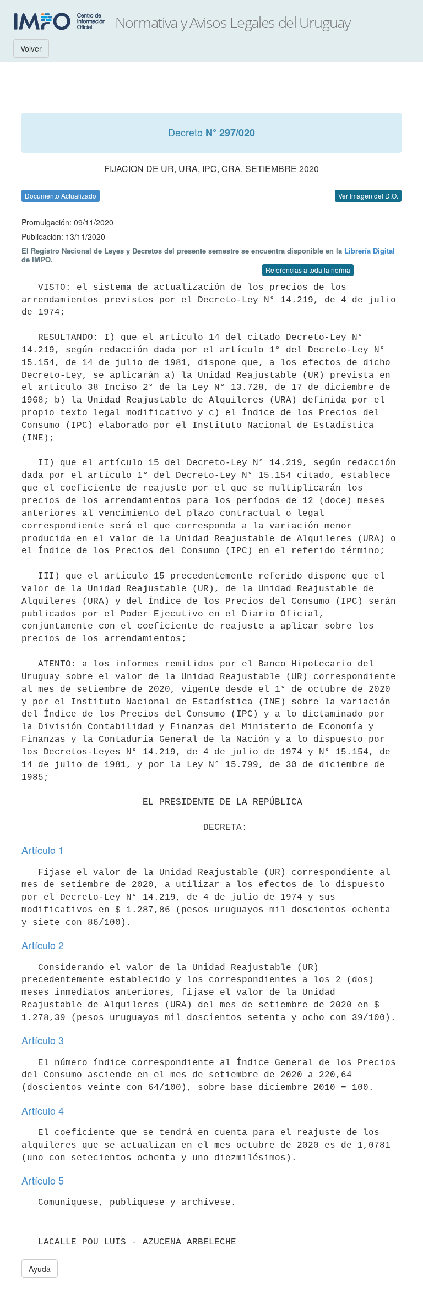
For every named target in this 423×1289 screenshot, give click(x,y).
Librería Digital (369, 250)
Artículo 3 (42, 1040)
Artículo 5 (42, 1180)
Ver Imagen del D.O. (368, 195)
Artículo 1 (42, 849)
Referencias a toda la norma (307, 269)
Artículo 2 (42, 945)
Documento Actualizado (60, 195)
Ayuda (40, 1268)
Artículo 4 (42, 1110)
